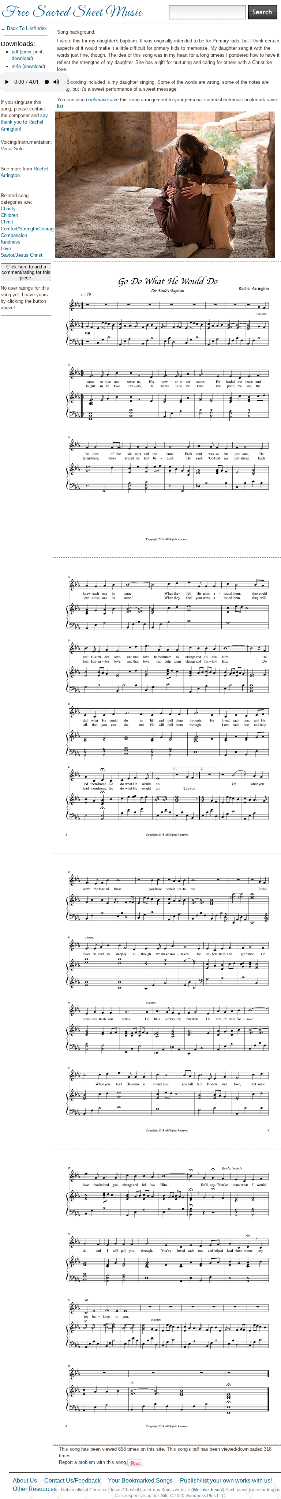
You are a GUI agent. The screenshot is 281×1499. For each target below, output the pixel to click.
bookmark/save (102, 99)
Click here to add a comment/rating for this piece (25, 272)
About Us (25, 1480)
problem (86, 1462)
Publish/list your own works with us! (226, 1480)
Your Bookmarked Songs (140, 1480)
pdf (15, 51)
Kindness (10, 242)
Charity (8, 208)
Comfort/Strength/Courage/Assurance (40, 228)
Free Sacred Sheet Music (72, 12)
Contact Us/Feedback (72, 1480)
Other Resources (35, 1489)
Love (6, 248)
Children (9, 215)
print (37, 51)
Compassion (14, 235)
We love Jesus (207, 1489)
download (21, 58)
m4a (16, 66)
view (25, 51)
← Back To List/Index (24, 28)
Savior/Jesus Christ (21, 255)
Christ (7, 222)
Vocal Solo (12, 148)
